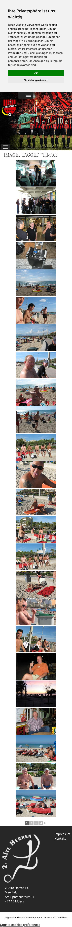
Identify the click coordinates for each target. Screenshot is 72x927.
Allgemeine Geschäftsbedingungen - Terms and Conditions (36, 917)
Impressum (62, 834)
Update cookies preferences (20, 924)
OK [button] (36, 73)
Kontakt (60, 838)
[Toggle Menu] (28, 95)
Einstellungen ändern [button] (36, 80)
